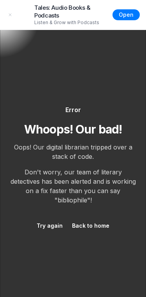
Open (126, 14)
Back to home (90, 225)
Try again (50, 225)
